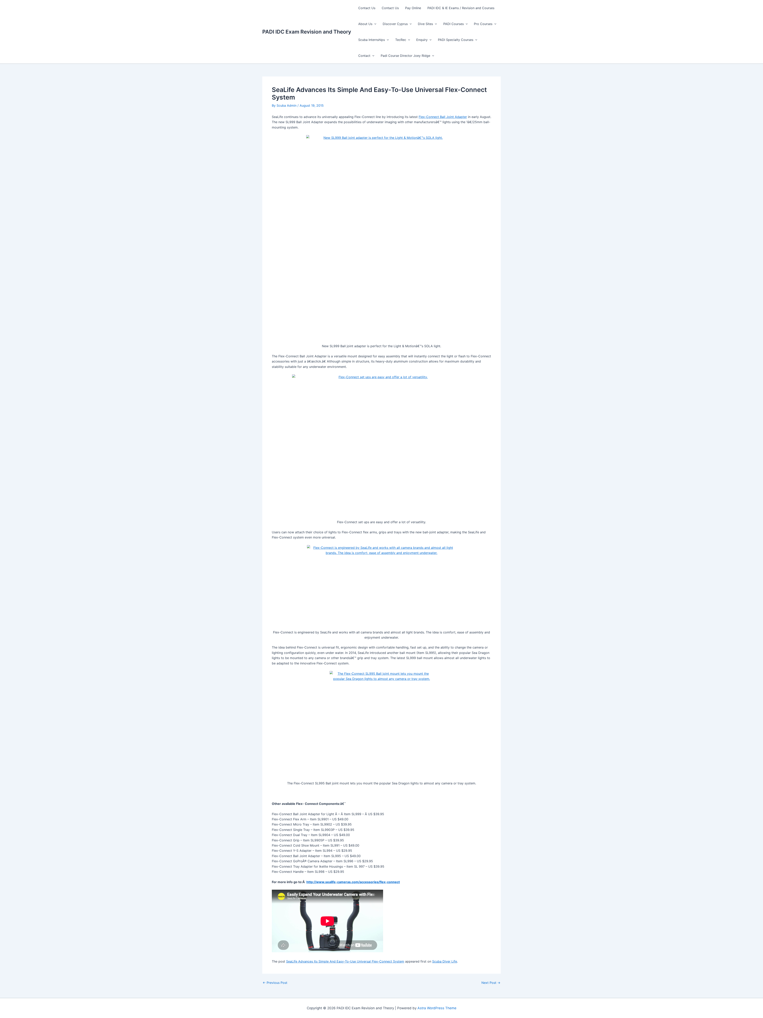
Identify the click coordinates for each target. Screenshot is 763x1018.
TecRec (400, 40)
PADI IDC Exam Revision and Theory (306, 32)
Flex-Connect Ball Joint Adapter (443, 117)
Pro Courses (483, 24)
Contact (364, 56)
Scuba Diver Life (444, 961)
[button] (374, 24)
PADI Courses (453, 24)
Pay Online (413, 8)
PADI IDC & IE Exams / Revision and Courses (460, 8)
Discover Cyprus (395, 24)
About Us (365, 24)
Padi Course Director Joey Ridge (405, 56)
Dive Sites (425, 24)
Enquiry (422, 40)
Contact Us (366, 8)
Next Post (490, 982)
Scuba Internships (371, 40)
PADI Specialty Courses (455, 40)
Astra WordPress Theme (436, 1008)
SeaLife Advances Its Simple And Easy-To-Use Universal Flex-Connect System (345, 961)
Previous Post (275, 982)
